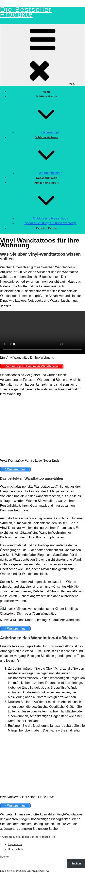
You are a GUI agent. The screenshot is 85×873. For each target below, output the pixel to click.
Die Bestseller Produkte (26, 11)
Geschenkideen (46, 177)
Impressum (15, 844)
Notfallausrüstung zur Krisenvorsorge (50, 223)
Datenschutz (16, 849)
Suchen (4, 856)
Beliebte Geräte (46, 228)
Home (46, 91)
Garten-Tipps (50, 132)
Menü (72, 83)
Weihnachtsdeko (50, 173)
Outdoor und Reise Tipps (50, 218)
